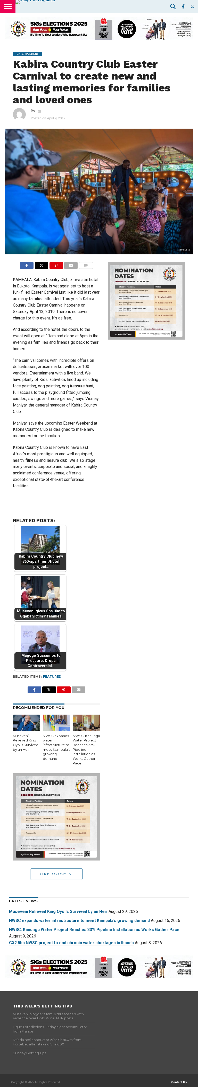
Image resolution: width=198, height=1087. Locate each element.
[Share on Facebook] (27, 264)
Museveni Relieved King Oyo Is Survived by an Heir (58, 911)
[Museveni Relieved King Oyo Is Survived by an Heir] (26, 729)
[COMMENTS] (86, 264)
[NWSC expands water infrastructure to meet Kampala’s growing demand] (56, 729)
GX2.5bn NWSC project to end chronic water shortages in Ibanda (71, 942)
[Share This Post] (41, 264)
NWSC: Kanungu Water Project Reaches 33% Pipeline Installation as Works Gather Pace (94, 929)
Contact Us (179, 1082)
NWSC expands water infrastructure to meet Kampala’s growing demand (79, 920)
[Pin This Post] (56, 264)
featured (52, 676)
